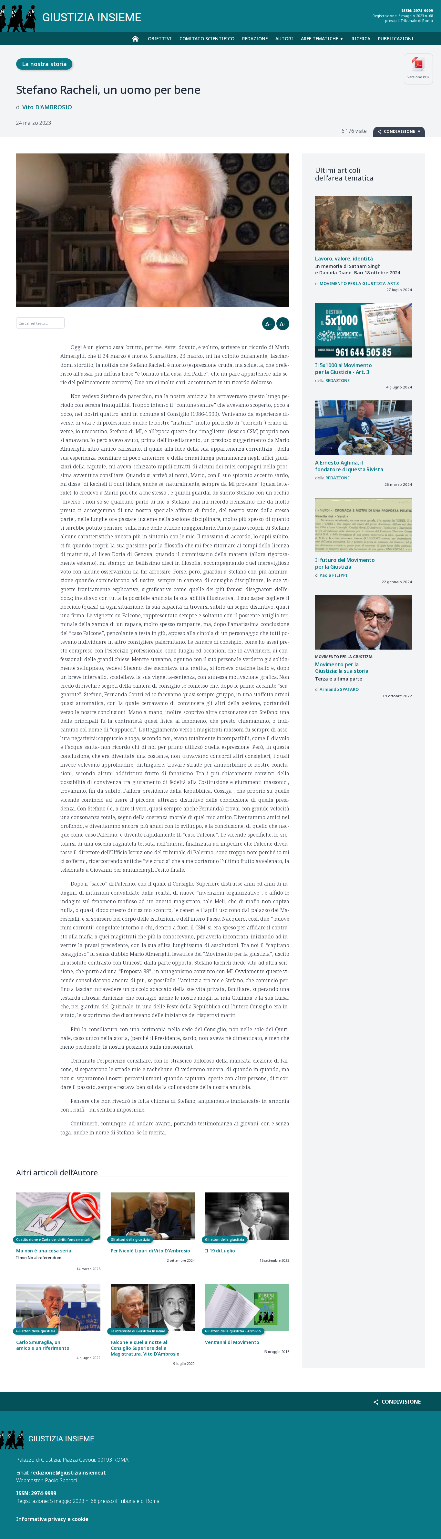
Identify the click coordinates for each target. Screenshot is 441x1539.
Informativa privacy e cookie (52, 1519)
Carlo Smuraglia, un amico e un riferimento (42, 1345)
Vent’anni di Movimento (232, 1342)
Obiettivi (160, 38)
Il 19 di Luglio (220, 1251)
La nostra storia (44, 64)
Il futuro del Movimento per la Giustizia (345, 563)
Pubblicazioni (396, 38)
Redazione (255, 38)
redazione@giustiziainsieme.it (68, 1472)
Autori (284, 38)
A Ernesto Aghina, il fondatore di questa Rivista (349, 466)
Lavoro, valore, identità (344, 258)
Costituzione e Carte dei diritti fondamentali (53, 1239)
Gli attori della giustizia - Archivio (233, 1331)
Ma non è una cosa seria (43, 1251)
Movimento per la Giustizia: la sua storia (341, 668)
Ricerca (361, 38)
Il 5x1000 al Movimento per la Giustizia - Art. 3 (343, 369)
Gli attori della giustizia (130, 1239)
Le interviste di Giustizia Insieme (138, 1331)
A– (268, 323)
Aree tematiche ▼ (322, 38)
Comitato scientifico (206, 38)
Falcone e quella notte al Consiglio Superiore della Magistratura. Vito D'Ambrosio (145, 1348)
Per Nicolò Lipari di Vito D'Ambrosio (150, 1251)
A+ (283, 323)
